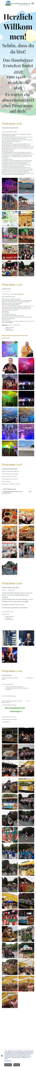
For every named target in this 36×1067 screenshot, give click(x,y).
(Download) (20, 294)
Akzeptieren (8, 1064)
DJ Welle (4, 338)
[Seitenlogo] (18, 3)
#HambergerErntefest (23, 335)
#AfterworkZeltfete (6, 335)
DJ (8, 338)
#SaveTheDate (14, 335)
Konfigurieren (7, 1060)
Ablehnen (16, 1064)
